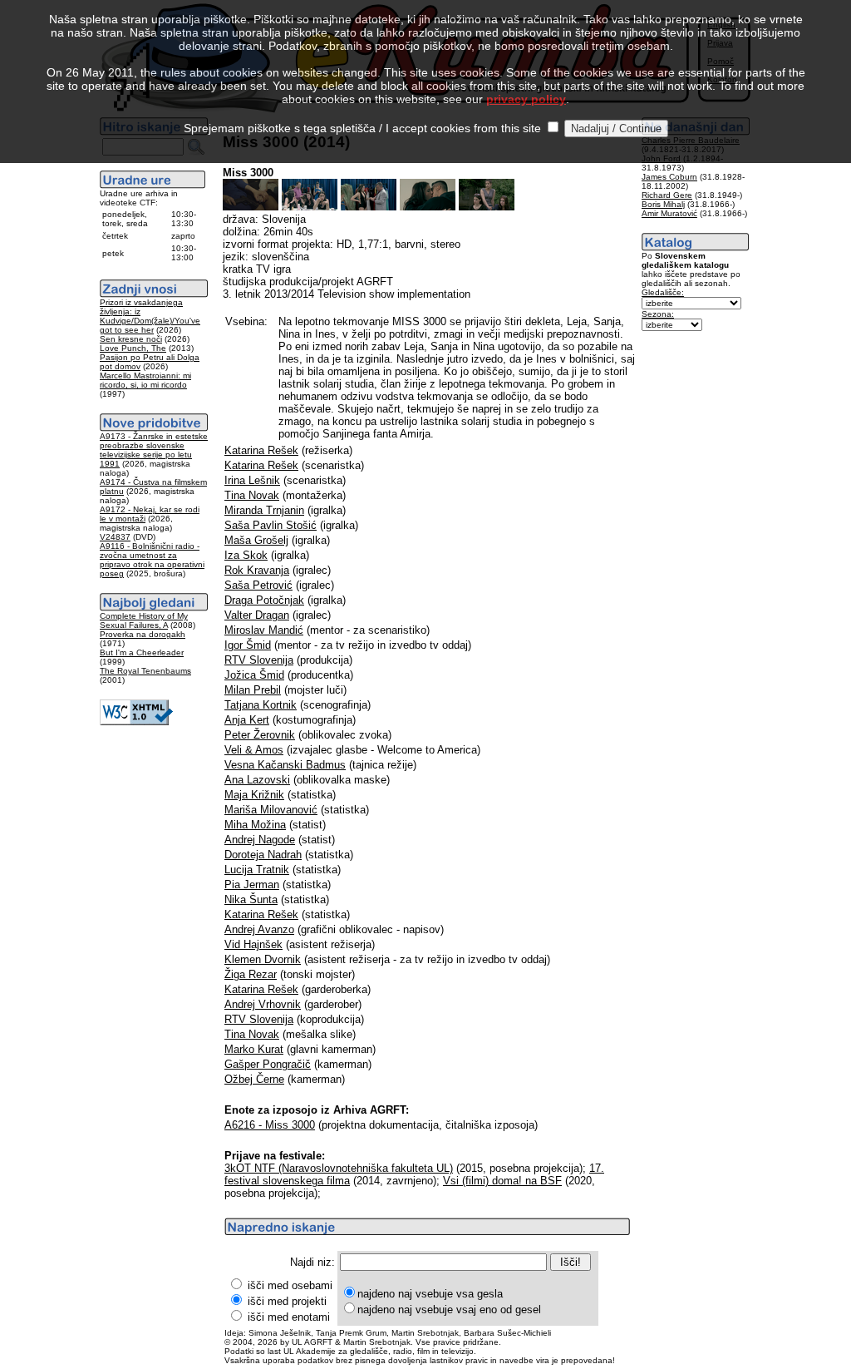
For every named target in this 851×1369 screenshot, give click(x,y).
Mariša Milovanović (270, 809)
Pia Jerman (251, 884)
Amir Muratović (669, 213)
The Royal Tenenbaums (145, 670)
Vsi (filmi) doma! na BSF (502, 1180)
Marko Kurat (253, 1049)
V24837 (115, 536)
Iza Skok (246, 555)
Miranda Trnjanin (264, 510)
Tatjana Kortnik (260, 705)
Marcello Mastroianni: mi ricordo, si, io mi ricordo (145, 380)
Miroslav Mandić (263, 630)
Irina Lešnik (252, 480)
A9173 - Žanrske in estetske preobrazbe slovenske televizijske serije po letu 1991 (154, 450)
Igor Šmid (247, 645)
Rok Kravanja (256, 570)
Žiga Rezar (250, 974)
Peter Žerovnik (259, 735)
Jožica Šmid (254, 675)
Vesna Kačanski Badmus (285, 765)
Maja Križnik (254, 794)
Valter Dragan (256, 615)
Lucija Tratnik (256, 869)
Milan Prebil (252, 690)
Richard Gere (667, 195)
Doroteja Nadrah (263, 854)
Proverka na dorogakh (142, 634)
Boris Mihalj (663, 204)
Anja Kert (246, 720)
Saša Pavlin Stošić (270, 525)
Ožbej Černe (254, 1079)
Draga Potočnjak (264, 600)
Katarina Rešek (261, 450)
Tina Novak (251, 495)
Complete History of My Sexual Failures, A (144, 620)
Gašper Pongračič (267, 1064)
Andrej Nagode (259, 839)
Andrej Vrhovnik (262, 1004)
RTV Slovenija (258, 660)
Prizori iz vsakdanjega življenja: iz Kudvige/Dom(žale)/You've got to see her (150, 316)
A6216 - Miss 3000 (269, 1125)
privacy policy (526, 99)
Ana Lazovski (257, 779)
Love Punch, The (133, 348)
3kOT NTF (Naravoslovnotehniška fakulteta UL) (338, 1168)
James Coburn (669, 176)
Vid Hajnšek (253, 944)
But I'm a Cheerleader (142, 652)
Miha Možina (255, 824)
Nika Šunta (251, 899)
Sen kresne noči (131, 338)
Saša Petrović (258, 585)
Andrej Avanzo (259, 929)
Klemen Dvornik (262, 959)
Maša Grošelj (256, 540)
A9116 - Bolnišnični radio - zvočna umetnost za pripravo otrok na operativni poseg (152, 559)
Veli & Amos (253, 750)
